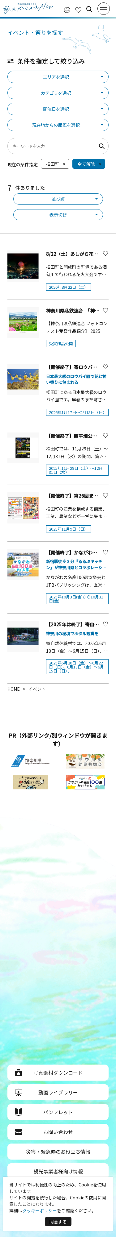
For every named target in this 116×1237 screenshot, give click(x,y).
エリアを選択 (56, 77)
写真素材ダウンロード (58, 1072)
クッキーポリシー (39, 1210)
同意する (58, 1221)
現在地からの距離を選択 (56, 125)
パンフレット (58, 1112)
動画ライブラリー (58, 1092)
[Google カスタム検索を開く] (89, 9)
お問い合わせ (58, 1132)
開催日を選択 (56, 109)
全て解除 (86, 164)
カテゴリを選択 (56, 93)
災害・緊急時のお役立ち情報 (58, 1151)
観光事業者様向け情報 (58, 1171)
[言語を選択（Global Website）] (67, 9)
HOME (13, 689)
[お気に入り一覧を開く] (78, 9)
